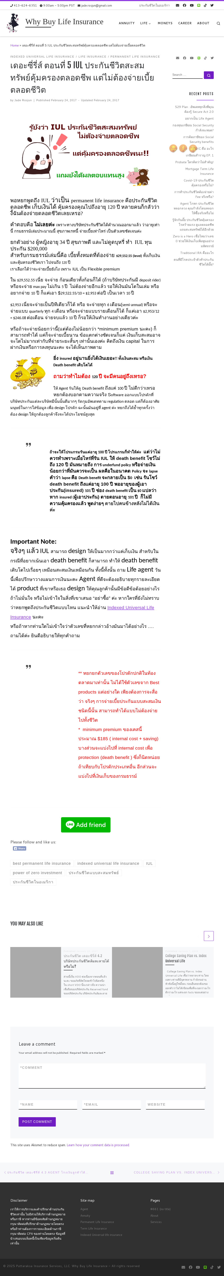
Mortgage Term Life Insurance (199, 171)
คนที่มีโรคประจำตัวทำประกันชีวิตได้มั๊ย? (194, 262)
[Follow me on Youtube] (192, 5)
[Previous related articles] (198, 936)
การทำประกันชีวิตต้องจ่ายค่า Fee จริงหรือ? (194, 194)
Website (157, 1104)
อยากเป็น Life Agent (199, 118)
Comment (31, 1067)
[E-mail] (177, 5)
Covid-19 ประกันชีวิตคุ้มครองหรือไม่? (199, 182)
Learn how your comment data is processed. (98, 1145)
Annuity (85, 1215)
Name (27, 1104)
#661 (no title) (160, 1209)
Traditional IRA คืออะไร (197, 252)
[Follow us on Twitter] (212, 5)
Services (156, 1222)
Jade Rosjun (23, 100)
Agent (84, 1209)
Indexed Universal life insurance (101, 1235)
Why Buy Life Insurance (90, 1266)
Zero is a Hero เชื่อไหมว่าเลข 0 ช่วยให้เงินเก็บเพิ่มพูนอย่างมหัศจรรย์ (193, 241)
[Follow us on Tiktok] (205, 5)
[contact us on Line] (198, 5)
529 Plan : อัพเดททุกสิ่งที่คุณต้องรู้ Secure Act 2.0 (194, 109)
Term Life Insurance (93, 1228)
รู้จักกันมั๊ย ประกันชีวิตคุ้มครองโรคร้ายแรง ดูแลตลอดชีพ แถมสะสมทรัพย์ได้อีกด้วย (193, 225)
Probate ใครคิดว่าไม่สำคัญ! (194, 162)
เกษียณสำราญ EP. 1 (200, 155)
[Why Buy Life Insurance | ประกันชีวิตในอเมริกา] (13, 23)
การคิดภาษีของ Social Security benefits (198, 139)
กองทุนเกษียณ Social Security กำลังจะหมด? (193, 127)
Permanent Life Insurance (97, 1222)
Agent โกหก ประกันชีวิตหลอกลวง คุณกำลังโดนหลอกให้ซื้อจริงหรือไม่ (194, 208)
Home (14, 45)
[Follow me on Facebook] (184, 5)
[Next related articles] (209, 936)
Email (91, 1104)
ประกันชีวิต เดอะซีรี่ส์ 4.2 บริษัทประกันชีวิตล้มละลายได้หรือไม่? (86, 961)
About (154, 1215)
